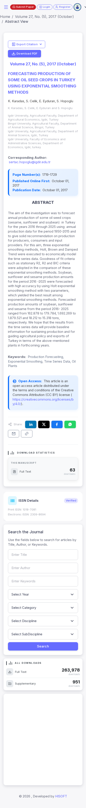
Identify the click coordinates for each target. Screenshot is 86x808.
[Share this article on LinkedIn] (30, 424)
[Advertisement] (43, 739)
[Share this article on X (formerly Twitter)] (43, 424)
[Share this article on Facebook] (57, 424)
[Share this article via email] (13, 433)
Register (64, 6)
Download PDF (27, 53)
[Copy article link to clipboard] (26, 433)
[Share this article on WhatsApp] (70, 424)
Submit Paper (25, 6)
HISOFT (61, 796)
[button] (6, 7)
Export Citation (27, 44)
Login (46, 6)
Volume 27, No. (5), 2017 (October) (44, 16)
